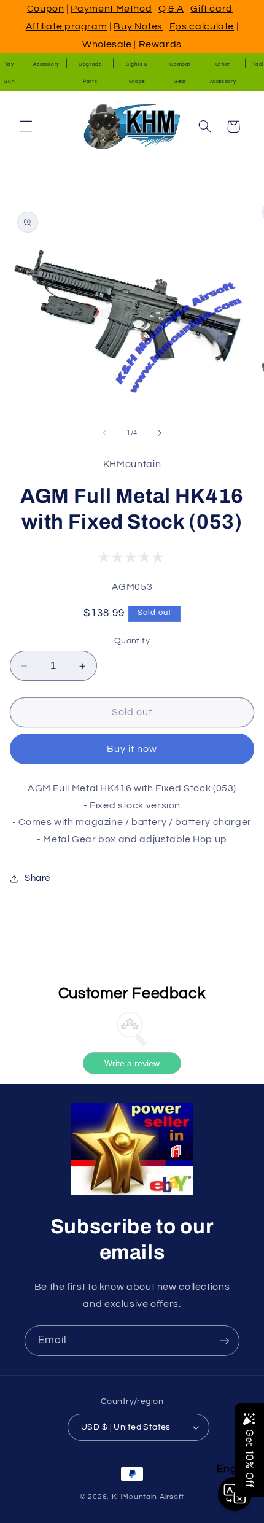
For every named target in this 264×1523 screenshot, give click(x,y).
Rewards (160, 44)
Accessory (46, 64)
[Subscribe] (225, 1340)
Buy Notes (138, 26)
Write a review (132, 1063)
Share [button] (37, 878)
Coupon (45, 9)
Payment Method (111, 9)
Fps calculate (201, 26)
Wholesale (107, 44)
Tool (258, 64)
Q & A (171, 9)
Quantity (132, 641)
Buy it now (132, 749)
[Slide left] (104, 432)
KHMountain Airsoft (148, 1497)
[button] (26, 126)
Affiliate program (66, 26)
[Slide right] (159, 432)
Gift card (211, 9)
